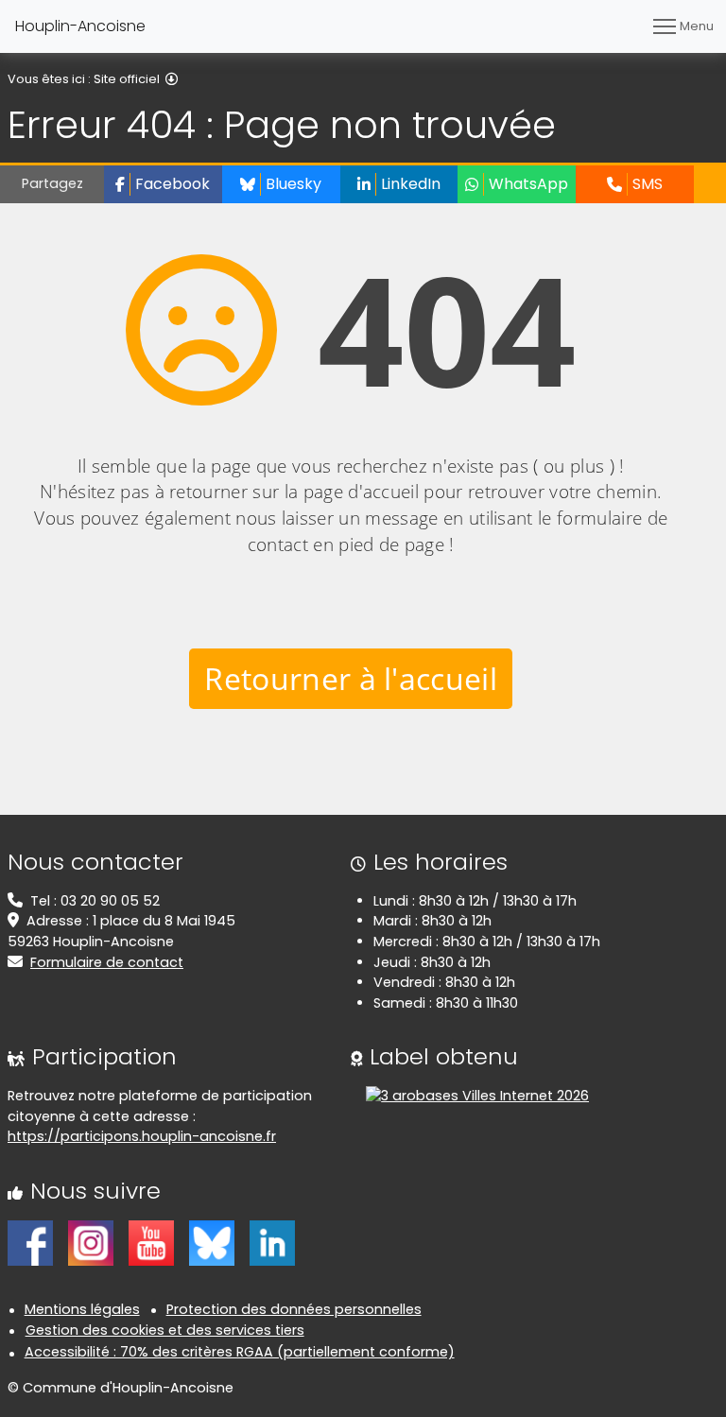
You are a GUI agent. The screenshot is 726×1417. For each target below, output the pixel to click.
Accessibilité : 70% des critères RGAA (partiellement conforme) (240, 1351)
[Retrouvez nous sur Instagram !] (90, 1242)
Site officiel (127, 79)
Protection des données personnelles (294, 1309)
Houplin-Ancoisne (80, 26)
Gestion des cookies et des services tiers (165, 1330)
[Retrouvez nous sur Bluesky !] (211, 1242)
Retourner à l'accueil (350, 678)
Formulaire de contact (106, 962)
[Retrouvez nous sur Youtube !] (151, 1242)
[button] (163, 184)
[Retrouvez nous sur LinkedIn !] (272, 1242)
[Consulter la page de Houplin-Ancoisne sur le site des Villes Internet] (477, 1095)
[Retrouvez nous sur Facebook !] (30, 1242)
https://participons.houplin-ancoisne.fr (142, 1136)
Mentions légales (82, 1309)
